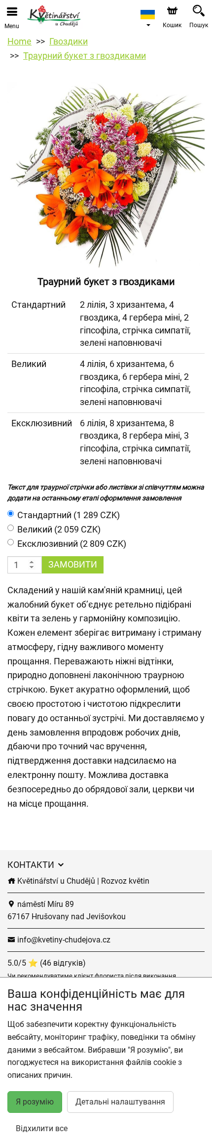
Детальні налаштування (120, 1101)
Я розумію (35, 1101)
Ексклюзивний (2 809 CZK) (71, 543)
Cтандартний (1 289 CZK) (68, 515)
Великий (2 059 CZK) (59, 529)
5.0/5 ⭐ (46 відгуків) (46, 963)
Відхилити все (42, 1128)
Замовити (72, 564)
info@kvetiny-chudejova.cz (62, 939)
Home (19, 41)
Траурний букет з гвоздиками (84, 55)
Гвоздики (68, 41)
